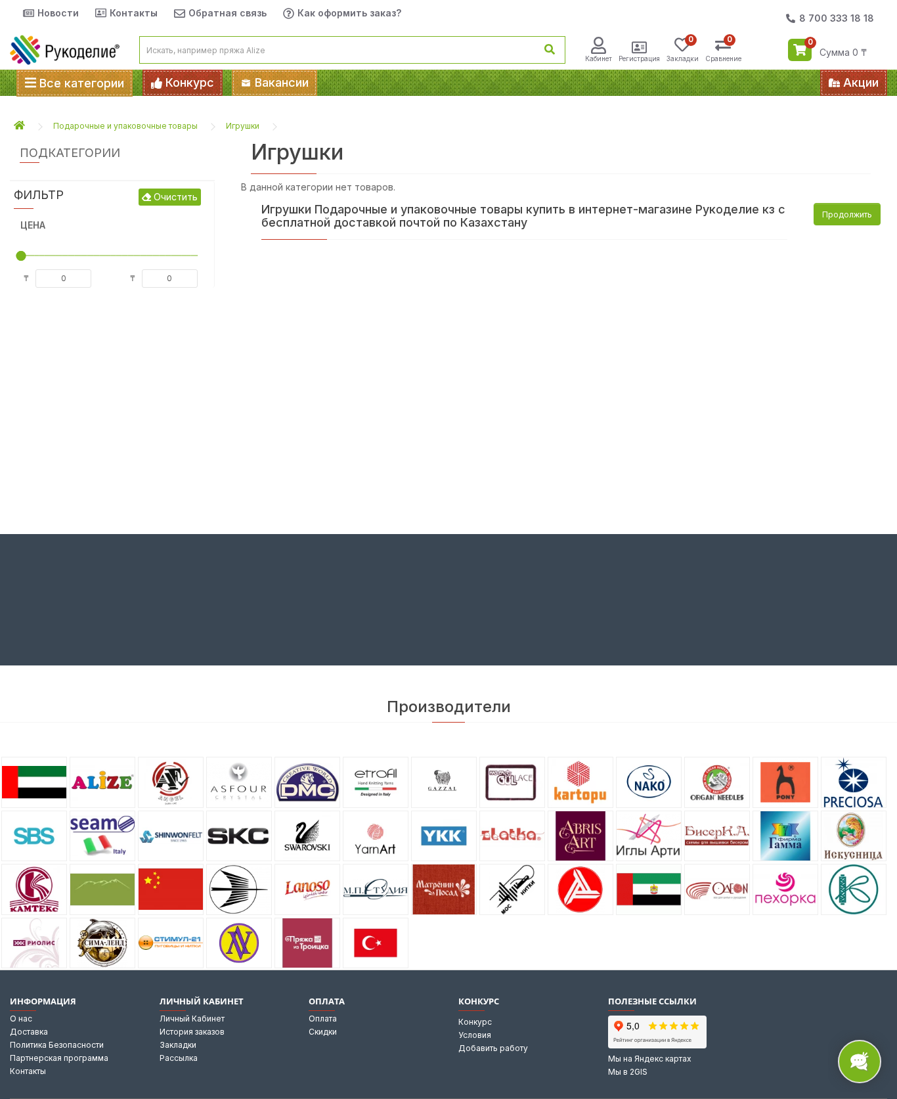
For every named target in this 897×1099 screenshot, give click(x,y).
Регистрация (639, 58)
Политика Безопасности (57, 1045)
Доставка (29, 1032)
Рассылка (179, 1058)
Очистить (174, 196)
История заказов (192, 1032)
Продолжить (847, 214)
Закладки (178, 1045)
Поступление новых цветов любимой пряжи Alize (557, 83)
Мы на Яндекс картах (649, 1059)
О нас (21, 1018)
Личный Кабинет (192, 1018)
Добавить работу (493, 1048)
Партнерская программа (59, 1058)
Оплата (323, 1018)
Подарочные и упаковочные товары (125, 126)
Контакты (134, 12)
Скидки (323, 1032)
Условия (474, 1035)
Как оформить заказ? (349, 12)
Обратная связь (227, 12)
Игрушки (242, 126)
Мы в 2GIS (627, 1072)
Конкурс (475, 1022)
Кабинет (598, 58)
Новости (58, 12)
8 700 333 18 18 (836, 18)
